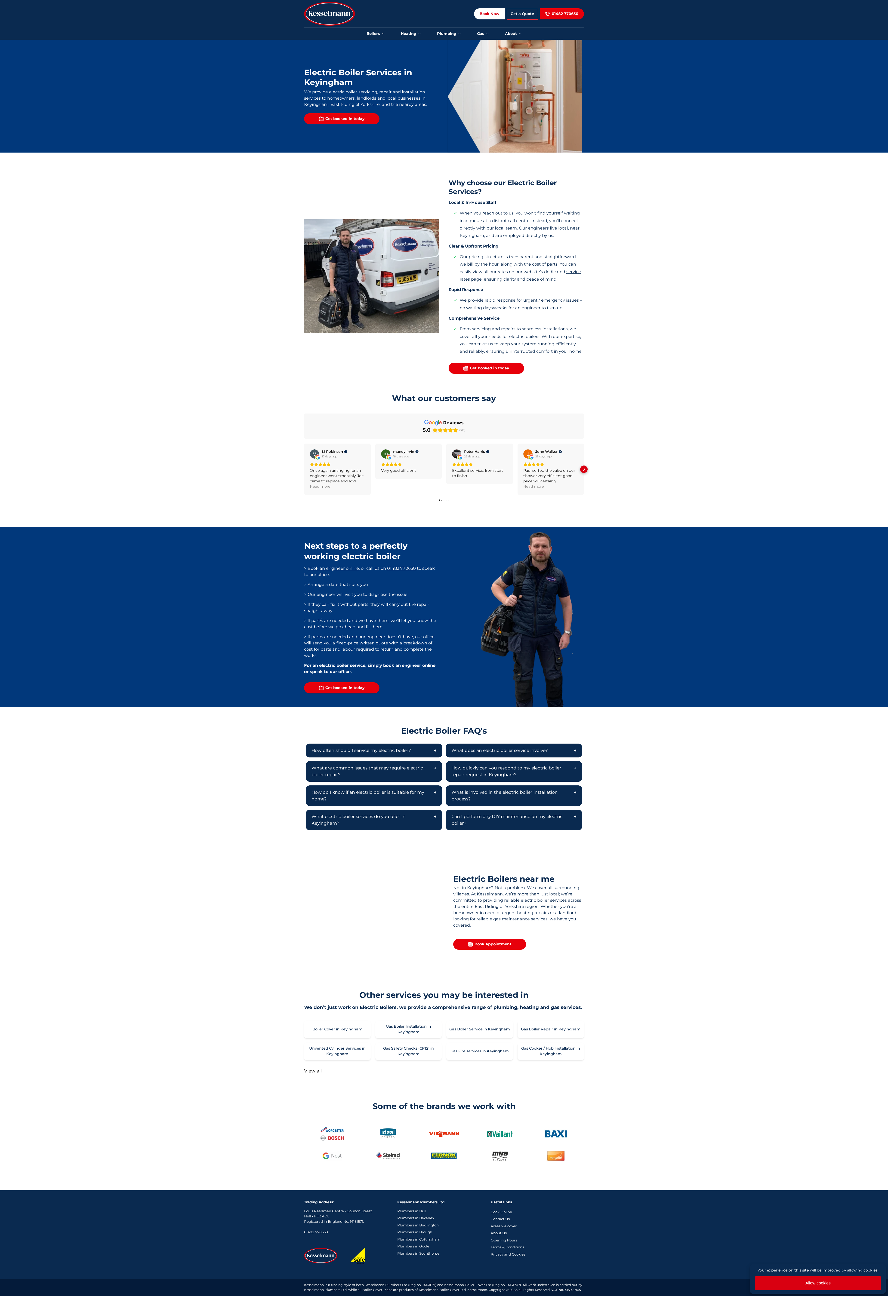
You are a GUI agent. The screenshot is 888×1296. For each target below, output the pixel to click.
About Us (499, 1233)
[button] (304, 469)
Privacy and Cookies (508, 1254)
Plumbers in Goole (413, 1246)
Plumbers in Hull (411, 1211)
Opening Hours (504, 1240)
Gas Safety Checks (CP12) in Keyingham (408, 1051)
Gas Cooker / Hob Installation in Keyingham (550, 1051)
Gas (480, 33)
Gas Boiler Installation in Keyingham (408, 1029)
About (511, 33)
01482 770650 (401, 568)
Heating (408, 33)
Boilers (373, 33)
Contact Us (500, 1219)
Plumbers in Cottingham (418, 1239)
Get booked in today (345, 118)
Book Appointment (493, 944)
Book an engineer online (333, 568)
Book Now (489, 14)
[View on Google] (314, 454)
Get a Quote (522, 14)
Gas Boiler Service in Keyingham (479, 1029)
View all (313, 1071)
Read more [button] (320, 486)
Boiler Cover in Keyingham (337, 1029)
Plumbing (446, 33)
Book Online (501, 1212)
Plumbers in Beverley (415, 1218)
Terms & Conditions (507, 1247)
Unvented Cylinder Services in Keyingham (337, 1051)
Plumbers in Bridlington (418, 1225)
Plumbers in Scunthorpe (418, 1253)
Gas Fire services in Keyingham (479, 1051)
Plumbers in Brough (414, 1232)
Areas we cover (504, 1226)
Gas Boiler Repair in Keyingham (550, 1029)
